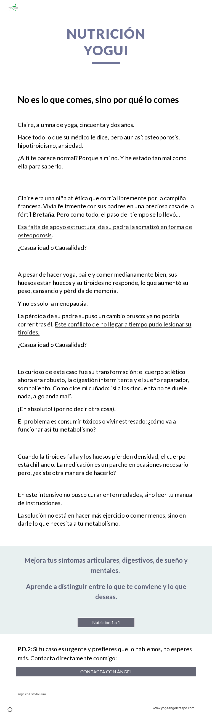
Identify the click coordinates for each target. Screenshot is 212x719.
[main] (105, 44)
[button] (10, 709)
